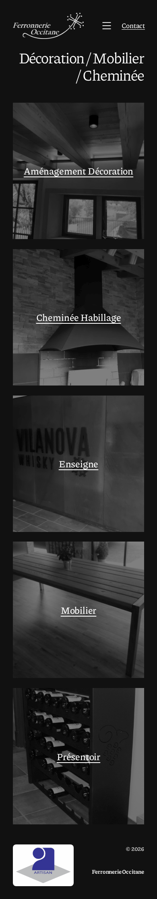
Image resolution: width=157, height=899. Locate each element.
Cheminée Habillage (78, 317)
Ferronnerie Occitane (118, 871)
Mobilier (79, 610)
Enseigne (79, 463)
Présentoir (78, 756)
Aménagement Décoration (78, 170)
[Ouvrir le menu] (107, 25)
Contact (133, 25)
